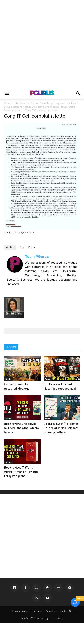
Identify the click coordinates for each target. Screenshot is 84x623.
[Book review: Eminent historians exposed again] (62, 368)
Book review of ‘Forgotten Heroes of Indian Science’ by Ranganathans (61, 428)
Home (7, 103)
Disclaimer (37, 611)
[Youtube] (47, 598)
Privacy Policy (19, 611)
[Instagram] (36, 588)
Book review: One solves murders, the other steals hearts (21, 428)
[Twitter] (36, 598)
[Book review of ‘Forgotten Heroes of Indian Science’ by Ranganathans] (62, 407)
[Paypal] (47, 588)
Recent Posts (27, 247)
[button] (6, 93)
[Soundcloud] (58, 588)
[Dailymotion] (14, 588)
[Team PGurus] (15, 271)
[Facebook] (25, 588)
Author (10, 247)
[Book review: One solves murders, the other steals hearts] (22, 407)
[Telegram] (69, 588)
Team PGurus (37, 256)
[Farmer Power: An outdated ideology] (22, 368)
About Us (51, 611)
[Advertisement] (42, 44)
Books (8, 379)
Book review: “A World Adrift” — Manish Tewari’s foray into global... (21, 472)
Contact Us (66, 611)
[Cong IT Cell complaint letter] (42, 229)
